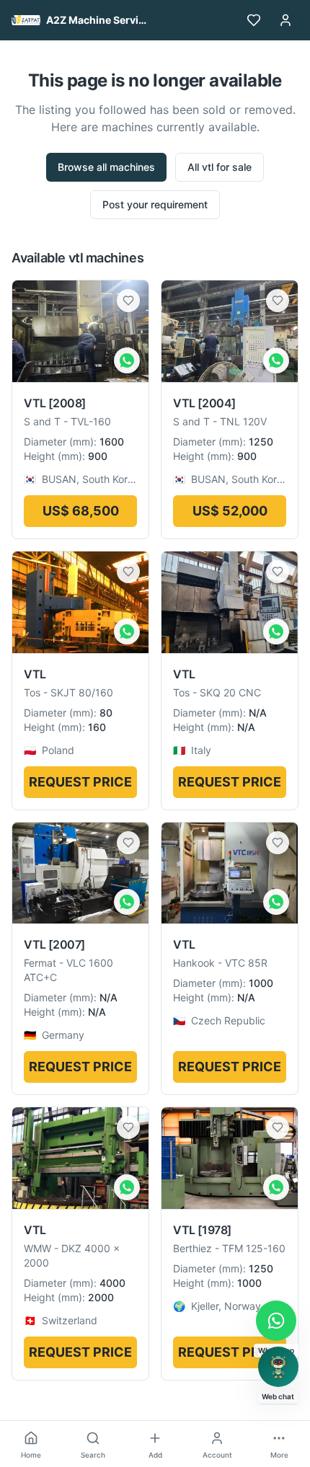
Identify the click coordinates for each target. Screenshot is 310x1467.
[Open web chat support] (278, 1367)
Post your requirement (155, 204)
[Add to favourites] (128, 300)
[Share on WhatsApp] (127, 360)
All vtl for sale (219, 167)
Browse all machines (106, 167)
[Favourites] (254, 20)
